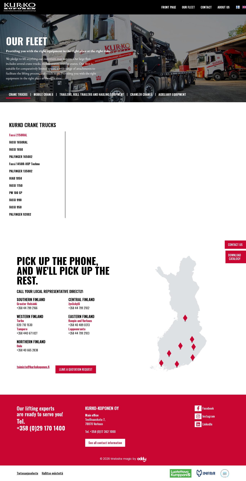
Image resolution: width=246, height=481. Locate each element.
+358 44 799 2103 (78, 333)
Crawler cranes (141, 94)
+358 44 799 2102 (78, 308)
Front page (168, 7)
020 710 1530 (24, 325)
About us (224, 7)
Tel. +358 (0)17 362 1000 (100, 431)
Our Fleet (188, 7)
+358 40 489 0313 (79, 325)
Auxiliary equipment (172, 94)
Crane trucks (18, 94)
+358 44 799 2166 (27, 308)
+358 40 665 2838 (27, 350)
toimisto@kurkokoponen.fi (33, 367)
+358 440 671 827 (27, 333)
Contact (206, 7)
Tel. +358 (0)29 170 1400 (41, 424)
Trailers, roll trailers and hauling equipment (91, 94)
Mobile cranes (43, 94)
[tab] (36, 135)
